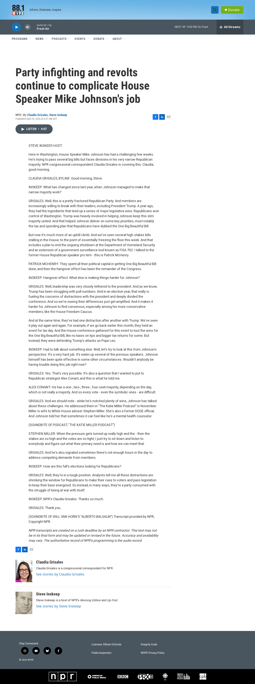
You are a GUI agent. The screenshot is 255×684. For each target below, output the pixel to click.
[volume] (27, 27)
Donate (234, 10)
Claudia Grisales (37, 115)
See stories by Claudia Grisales (60, 574)
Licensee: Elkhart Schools (106, 644)
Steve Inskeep (58, 115)
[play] (16, 27)
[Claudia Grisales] (23, 571)
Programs (20, 38)
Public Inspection (101, 652)
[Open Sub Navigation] (30, 38)
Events (80, 38)
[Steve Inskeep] (23, 603)
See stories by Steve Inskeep (58, 606)
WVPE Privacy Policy (152, 652)
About (117, 38)
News (40, 38)
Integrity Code (149, 644)
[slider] (33, 27)
